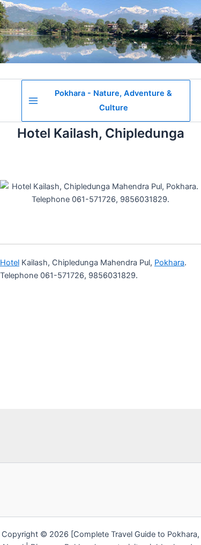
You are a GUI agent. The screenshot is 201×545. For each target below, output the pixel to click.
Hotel (9, 262)
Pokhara (169, 262)
